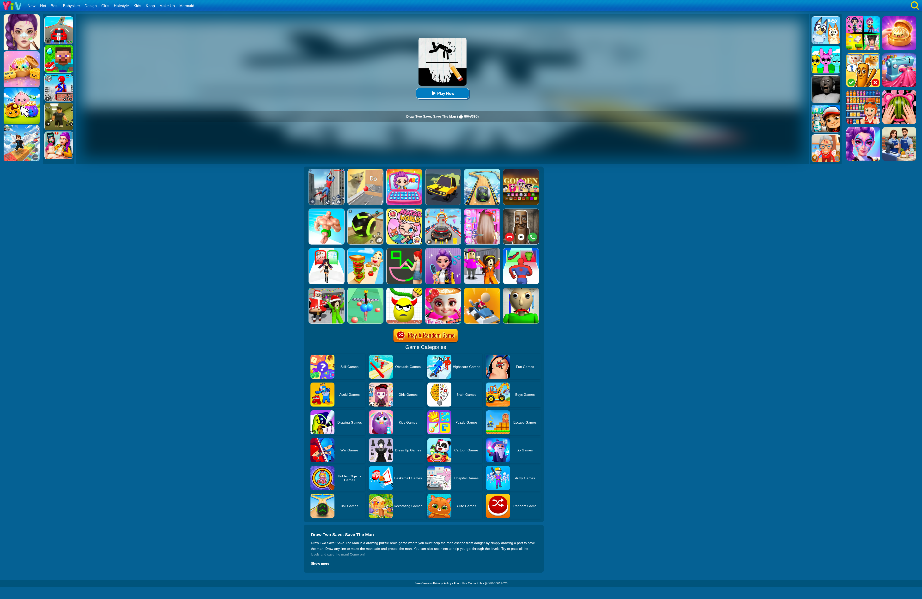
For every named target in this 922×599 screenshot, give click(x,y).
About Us (460, 583)
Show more (320, 563)
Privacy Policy (442, 583)
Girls (105, 6)
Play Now (445, 93)
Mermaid (186, 6)
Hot (43, 6)
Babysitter (71, 6)
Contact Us (475, 583)
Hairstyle (121, 6)
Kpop (150, 6)
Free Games (423, 583)
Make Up (167, 6)
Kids (137, 6)
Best (54, 6)
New (32, 6)
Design (91, 6)
